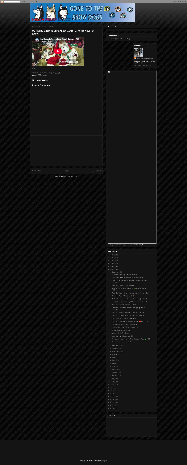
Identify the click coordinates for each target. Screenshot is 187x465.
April (113, 366)
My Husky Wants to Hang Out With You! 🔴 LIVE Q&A (130, 321)
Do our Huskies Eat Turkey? (121, 330)
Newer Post (36, 171)
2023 (112, 263)
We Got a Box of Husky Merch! (122, 336)
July (113, 357)
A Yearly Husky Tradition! (120, 333)
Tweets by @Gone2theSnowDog (119, 39)
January (115, 375)
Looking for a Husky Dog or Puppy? (120, 245)
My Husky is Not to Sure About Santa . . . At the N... (129, 312)
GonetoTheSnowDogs (144, 58)
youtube (44, 75)
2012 (112, 402)
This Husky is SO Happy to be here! (124, 318)
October (115, 348)
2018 (112, 384)
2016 (112, 390)
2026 (112, 255)
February (115, 372)
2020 (112, 379)
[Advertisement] (66, 150)
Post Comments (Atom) (70, 176)
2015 (112, 393)
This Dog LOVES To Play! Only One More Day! (127, 277)
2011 (112, 405)
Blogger (104, 461)
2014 (112, 396)
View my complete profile (142, 65)
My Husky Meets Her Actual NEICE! (124, 305)
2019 (112, 382)
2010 (112, 408)
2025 (112, 258)
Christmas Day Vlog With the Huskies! (124, 275)
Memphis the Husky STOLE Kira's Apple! (125, 327)
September (116, 351)
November (116, 346)
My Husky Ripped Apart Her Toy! (123, 296)
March (114, 369)
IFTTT (36, 68)
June (114, 360)
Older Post (97, 171)
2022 (112, 266)
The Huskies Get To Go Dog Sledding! (125, 324)
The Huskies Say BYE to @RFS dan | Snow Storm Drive (131, 302)
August (114, 354)
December (116, 272)
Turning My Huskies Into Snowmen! (124, 285)
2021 (112, 269)
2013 (112, 399)
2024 (112, 260)
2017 (112, 387)
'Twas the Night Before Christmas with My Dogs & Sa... (130, 293)
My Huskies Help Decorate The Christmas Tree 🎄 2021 (131, 339)
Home (67, 171)
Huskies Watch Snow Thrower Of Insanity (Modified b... (130, 299)
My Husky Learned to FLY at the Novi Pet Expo (128, 315)
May (113, 363)
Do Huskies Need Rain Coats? (122, 342)
